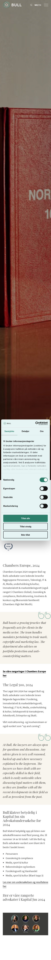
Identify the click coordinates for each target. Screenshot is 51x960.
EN (40, 5)
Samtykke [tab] (9, 431)
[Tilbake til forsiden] (12, 4)
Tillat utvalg (25, 526)
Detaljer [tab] (25, 431)
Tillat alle (25, 518)
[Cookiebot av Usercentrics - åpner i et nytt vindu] (36, 423)
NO (36, 5)
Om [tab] (41, 431)
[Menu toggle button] (46, 5)
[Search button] (31, 5)
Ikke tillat (25, 534)
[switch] (44, 488)
